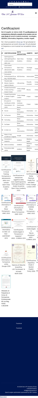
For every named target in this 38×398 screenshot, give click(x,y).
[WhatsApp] (28, 1)
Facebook (19, 323)
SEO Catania (33, 392)
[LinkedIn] (18, 1)
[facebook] (9, 1)
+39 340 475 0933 (12, 7)
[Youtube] (16, 1)
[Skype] (25, 1)
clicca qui (19, 42)
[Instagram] (21, 1)
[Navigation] (36, 13)
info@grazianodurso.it (26, 7)
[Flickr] (23, 1)
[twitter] (12, 1)
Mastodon (3, 397)
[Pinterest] (14, 1)
